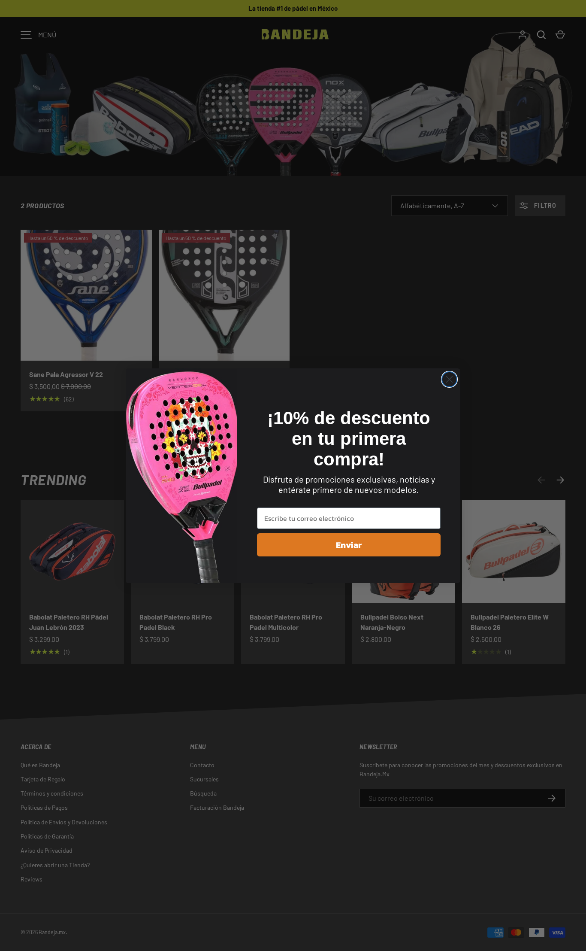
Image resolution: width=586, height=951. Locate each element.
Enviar (349, 544)
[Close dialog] (449, 379)
